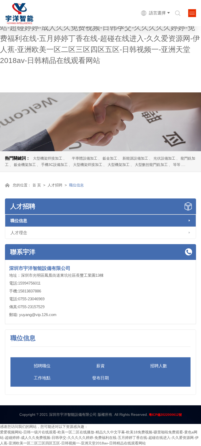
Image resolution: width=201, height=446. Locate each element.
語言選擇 (157, 13)
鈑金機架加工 (25, 164)
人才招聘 (55, 185)
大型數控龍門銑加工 (151, 164)
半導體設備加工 (84, 158)
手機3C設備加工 (54, 164)
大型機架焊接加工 (47, 158)
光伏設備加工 (164, 158)
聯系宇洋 (22, 251)
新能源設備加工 (135, 158)
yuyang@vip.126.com (38, 314)
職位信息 (18, 220)
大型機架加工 (119, 164)
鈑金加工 (110, 158)
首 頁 (36, 185)
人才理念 (18, 232)
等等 (176, 164)
